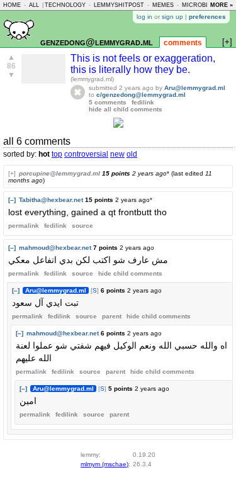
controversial (86, 154)
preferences (207, 16)
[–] (12, 199)
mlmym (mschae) (104, 464)
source (82, 225)
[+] (12, 173)
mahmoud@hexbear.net (55, 247)
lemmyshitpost (119, 5)
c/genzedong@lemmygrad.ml (141, 94)
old (131, 154)
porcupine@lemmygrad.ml (59, 173)
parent (111, 316)
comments (183, 42)
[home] (19, 45)
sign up (172, 16)
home (12, 5)
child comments (130, 273)
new (117, 154)
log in (144, 16)
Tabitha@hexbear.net (51, 199)
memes (163, 5)
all (34, 5)
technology (65, 5)
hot (44, 154)
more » (221, 5)
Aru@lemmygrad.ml (194, 87)
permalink (23, 225)
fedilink (143, 102)
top (57, 154)
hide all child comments (125, 109)
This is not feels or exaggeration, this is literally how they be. (142, 64)
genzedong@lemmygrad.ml (96, 41)
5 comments (107, 102)
